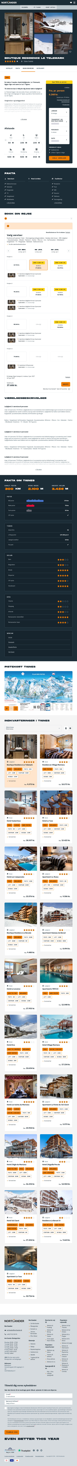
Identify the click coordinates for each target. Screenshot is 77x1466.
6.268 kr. (53, 94)
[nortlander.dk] (14, 1321)
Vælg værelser (59, 158)
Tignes (26, 61)
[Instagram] (37, 1450)
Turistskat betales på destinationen (63, 101)
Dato (53, 138)
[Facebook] (34, 1450)
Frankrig (30, 61)
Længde (54, 111)
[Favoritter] (71, 2)
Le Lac (10, 637)
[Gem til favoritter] (70, 52)
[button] (38, 275)
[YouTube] (41, 1450)
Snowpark (11, 642)
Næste (65, 384)
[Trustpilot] (24, 1450)
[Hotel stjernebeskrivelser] (17, 61)
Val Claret (11, 652)
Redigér (68, 377)
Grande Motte (12, 647)
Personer (55, 129)
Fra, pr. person (57, 90)
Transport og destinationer (57, 120)
